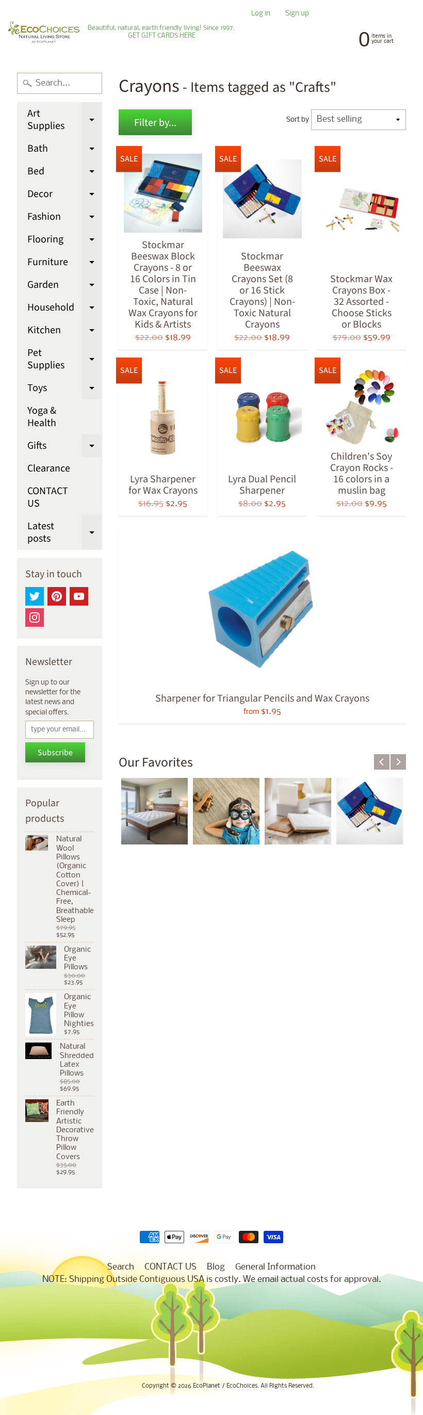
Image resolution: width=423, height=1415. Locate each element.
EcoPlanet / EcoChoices (225, 1386)
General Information (275, 1267)
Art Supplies (64, 120)
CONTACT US (47, 497)
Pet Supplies (64, 360)
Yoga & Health (41, 416)
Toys (64, 390)
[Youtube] (79, 596)
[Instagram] (34, 617)
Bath (64, 150)
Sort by (297, 120)
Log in (260, 14)
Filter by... (155, 123)
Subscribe (55, 752)
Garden (64, 287)
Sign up (297, 14)
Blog (216, 1267)
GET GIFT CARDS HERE (162, 36)
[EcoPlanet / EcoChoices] (43, 32)
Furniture (64, 264)
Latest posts (64, 533)
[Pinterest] (56, 596)
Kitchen (64, 332)
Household (64, 309)
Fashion (64, 218)
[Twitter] (34, 596)
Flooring (64, 241)
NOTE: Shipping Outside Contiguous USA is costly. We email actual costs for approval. (211, 1279)
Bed (64, 173)
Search (120, 1267)
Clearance (48, 468)
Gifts (64, 447)
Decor (64, 196)
